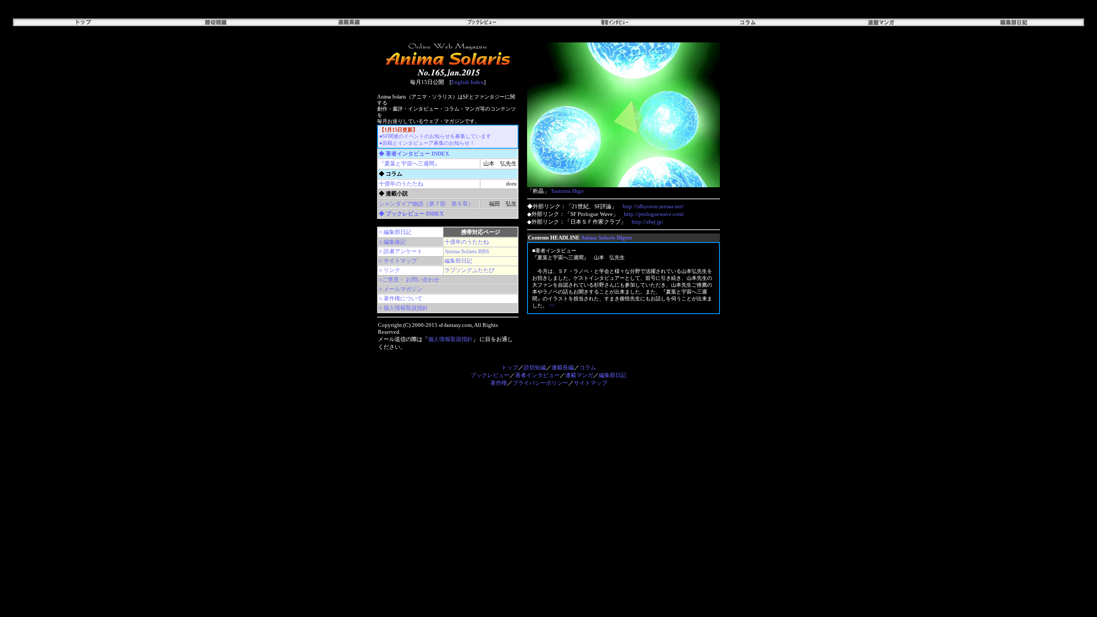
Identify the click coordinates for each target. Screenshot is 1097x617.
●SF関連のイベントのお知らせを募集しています (435, 136)
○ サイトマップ (398, 261)
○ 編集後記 (392, 242)
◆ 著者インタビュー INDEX (414, 153)
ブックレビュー (490, 375)
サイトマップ (590, 383)
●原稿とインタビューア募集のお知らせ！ (427, 143)
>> (552, 305)
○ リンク (389, 270)
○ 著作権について (401, 298)
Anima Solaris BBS (466, 251)
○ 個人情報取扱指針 (403, 308)
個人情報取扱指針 (450, 339)
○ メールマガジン (401, 289)
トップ (509, 367)
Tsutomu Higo (567, 191)
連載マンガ (579, 375)
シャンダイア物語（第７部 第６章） (426, 204)
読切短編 (535, 367)
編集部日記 (458, 261)
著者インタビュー (537, 375)
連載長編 (562, 367)
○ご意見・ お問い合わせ (409, 279)
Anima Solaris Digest (606, 237)
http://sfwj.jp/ (647, 222)
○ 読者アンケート (401, 251)
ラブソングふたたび (469, 270)
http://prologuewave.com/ (654, 214)
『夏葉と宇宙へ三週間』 (409, 163)
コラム (587, 367)
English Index (467, 82)
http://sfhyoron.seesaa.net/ (653, 206)
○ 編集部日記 (395, 232)
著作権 (498, 383)
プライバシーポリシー (540, 383)
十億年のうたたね (401, 183)
